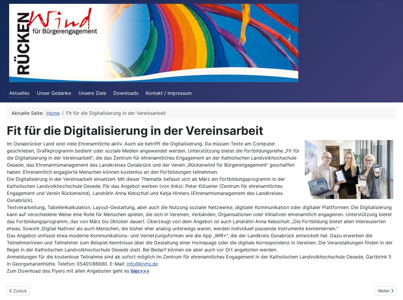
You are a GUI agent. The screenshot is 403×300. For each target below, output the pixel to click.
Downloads (125, 93)
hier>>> (140, 271)
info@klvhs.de (142, 264)
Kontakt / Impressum (169, 93)
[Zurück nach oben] (392, 289)
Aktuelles (19, 93)
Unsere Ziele (92, 93)
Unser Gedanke (54, 93)
